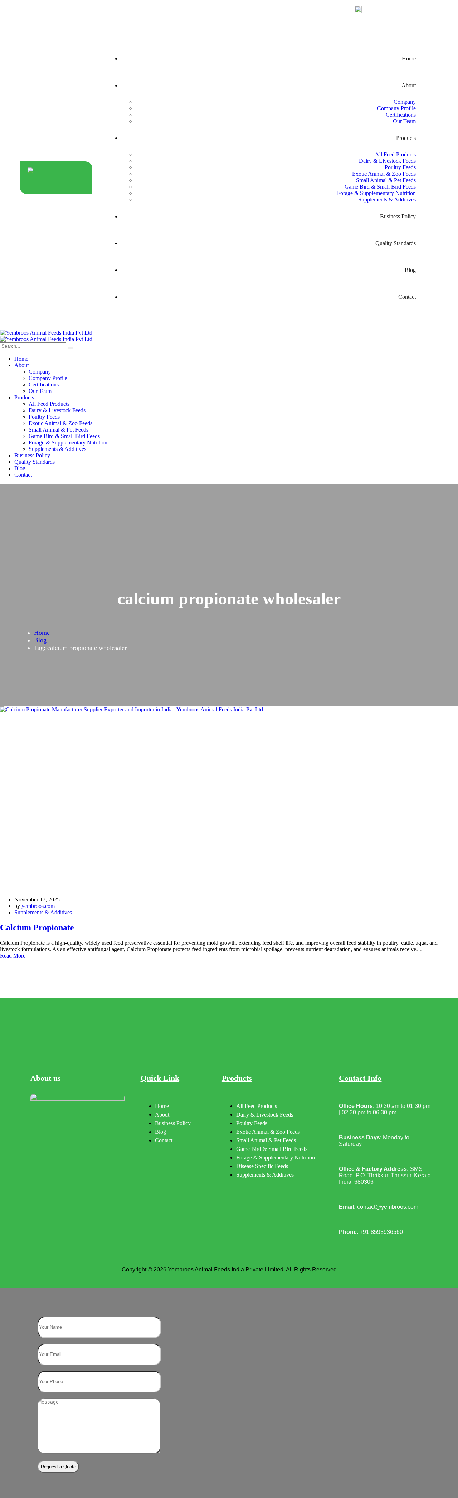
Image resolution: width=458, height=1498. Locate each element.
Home (42, 632)
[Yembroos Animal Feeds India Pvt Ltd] (229, 333)
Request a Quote (58, 1466)
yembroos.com (38, 906)
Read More (12, 956)
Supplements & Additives (43, 912)
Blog (40, 640)
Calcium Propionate (37, 927)
